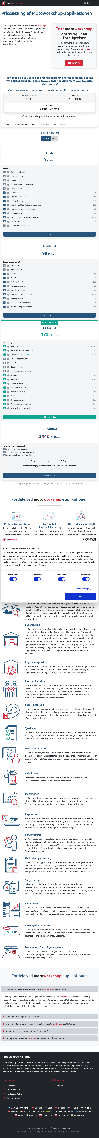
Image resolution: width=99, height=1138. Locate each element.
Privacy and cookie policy (62, 1128)
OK (80, 597)
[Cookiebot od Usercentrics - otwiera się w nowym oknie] (84, 539)
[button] (95, 2)
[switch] (37, 579)
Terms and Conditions (36, 1128)
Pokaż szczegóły (83, 588)
